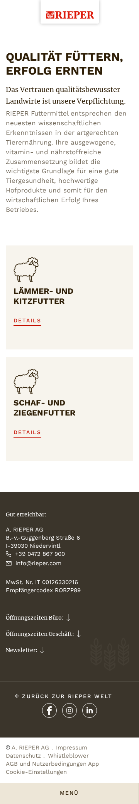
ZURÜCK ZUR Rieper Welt (65, 696)
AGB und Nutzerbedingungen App (52, 763)
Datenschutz (23, 755)
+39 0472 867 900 (40, 553)
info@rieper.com (38, 563)
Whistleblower (68, 755)
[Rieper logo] (70, 9)
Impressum (71, 747)
